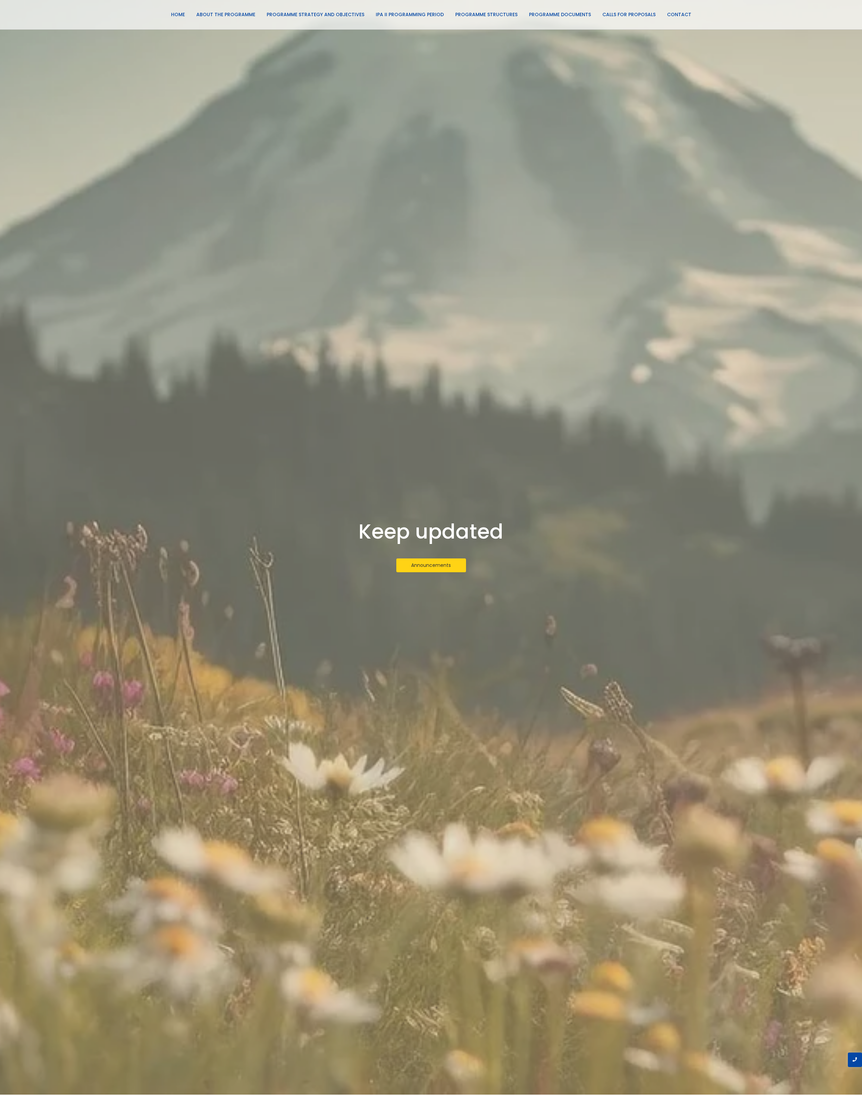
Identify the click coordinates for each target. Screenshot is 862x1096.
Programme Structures (486, 14)
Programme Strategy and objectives (315, 14)
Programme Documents (560, 14)
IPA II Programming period (410, 14)
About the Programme (225, 14)
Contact (679, 14)
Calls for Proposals (629, 14)
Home (178, 14)
